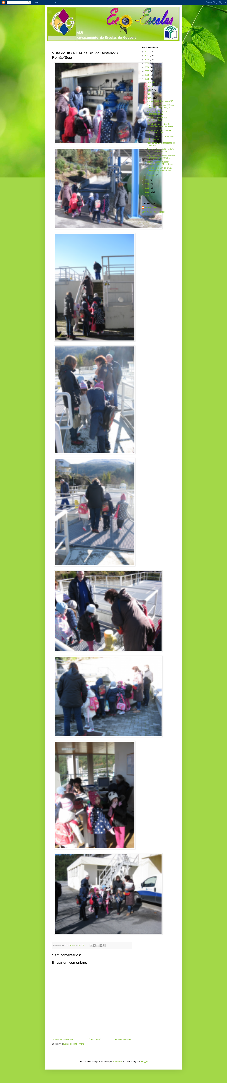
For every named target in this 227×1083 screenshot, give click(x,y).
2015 (147, 79)
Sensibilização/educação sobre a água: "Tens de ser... (161, 163)
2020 (147, 59)
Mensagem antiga (123, 1039)
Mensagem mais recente (64, 1039)
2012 (147, 188)
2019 (147, 63)
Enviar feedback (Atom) (73, 1044)
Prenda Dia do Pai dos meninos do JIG (157, 119)
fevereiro (151, 175)
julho (149, 90)
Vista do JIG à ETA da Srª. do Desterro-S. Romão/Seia (159, 169)
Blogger (144, 1061)
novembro (152, 82)
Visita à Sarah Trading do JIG (160, 101)
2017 (147, 71)
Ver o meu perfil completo (153, 212)
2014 (147, 180)
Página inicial (95, 1039)
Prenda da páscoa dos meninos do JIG (157, 112)
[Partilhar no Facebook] (100, 945)
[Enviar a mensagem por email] (91, 945)
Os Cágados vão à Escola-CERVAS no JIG (159, 131)
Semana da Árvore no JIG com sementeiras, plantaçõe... (160, 106)
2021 (147, 55)
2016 (147, 75)
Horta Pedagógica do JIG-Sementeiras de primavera (160, 125)
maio (149, 94)
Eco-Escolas (151, 207)
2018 (147, 67)
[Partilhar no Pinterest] (104, 945)
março (150, 98)
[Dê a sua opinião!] (94, 945)
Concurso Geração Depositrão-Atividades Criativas (161, 150)
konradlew (117, 1061)
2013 (147, 184)
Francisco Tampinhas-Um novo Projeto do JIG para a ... (161, 156)
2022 (147, 52)
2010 (147, 196)
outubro (151, 86)
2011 (147, 192)
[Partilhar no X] (97, 945)
